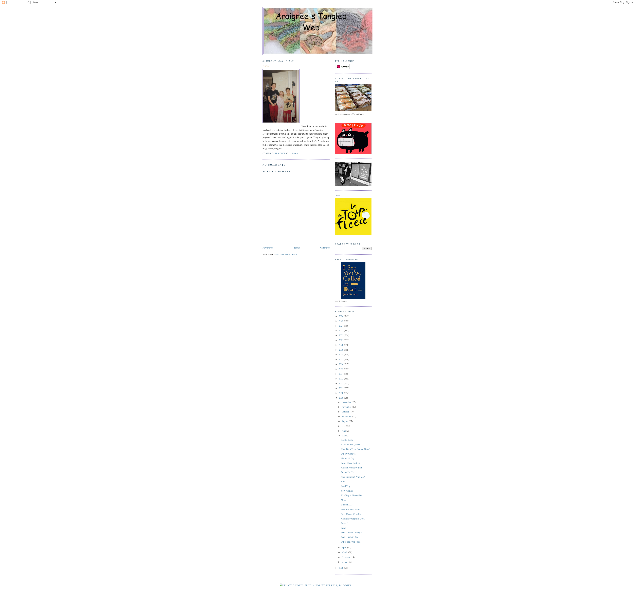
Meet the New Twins (350, 509)
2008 (341, 567)
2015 (341, 369)
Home (297, 247)
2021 (341, 340)
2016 (341, 364)
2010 (341, 392)
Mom (343, 499)
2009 (341, 397)
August (345, 421)
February (346, 557)
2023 (341, 330)
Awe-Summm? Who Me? (353, 476)
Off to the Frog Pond (350, 541)
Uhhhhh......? (347, 504)
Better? (344, 523)
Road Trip (345, 486)
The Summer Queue (350, 444)
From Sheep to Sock (350, 462)
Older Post (325, 247)
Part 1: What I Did (349, 537)
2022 (341, 335)
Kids (343, 481)
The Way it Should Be (351, 495)
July (344, 426)
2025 (341, 320)
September (347, 416)
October (346, 411)
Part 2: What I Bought (351, 532)
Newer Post (268, 247)
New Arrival (347, 490)
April (344, 547)
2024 (341, 325)
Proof (343, 527)
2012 (341, 383)
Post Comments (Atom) (286, 254)
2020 (341, 344)
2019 (341, 349)
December (347, 402)
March (345, 552)
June (344, 430)
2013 (341, 378)
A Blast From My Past (351, 467)
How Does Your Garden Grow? (355, 449)
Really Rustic (347, 439)
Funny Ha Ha (347, 472)
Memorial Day (347, 458)
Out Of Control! (348, 453)
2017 (341, 359)
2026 (341, 316)
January (345, 561)
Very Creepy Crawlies (351, 514)
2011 (341, 388)
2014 (341, 373)
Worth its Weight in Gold (353, 518)
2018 (341, 354)
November (347, 406)
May (344, 435)
